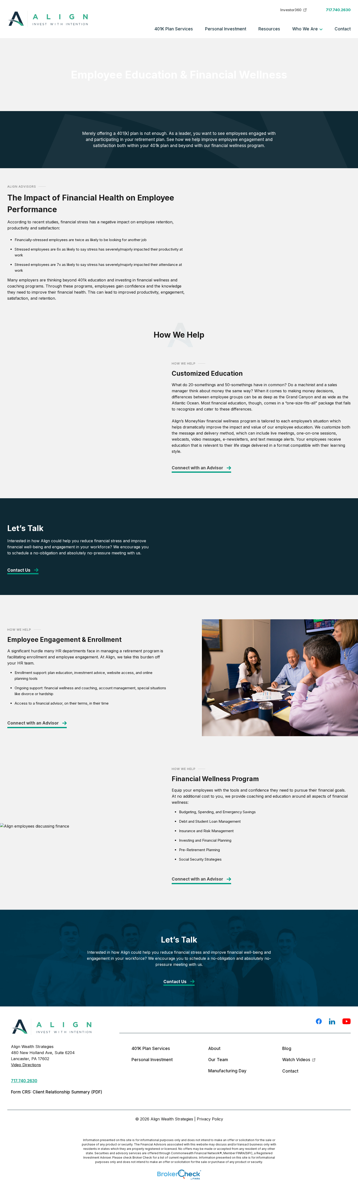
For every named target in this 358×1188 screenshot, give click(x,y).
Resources (269, 28)
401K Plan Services (173, 28)
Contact (343, 28)
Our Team (65, 48)
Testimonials (67, 57)
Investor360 (290, 10)
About (214, 1048)
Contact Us (18, 570)
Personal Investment (225, 28)
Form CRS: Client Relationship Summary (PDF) (56, 1092)
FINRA (240, 1153)
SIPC (249, 1153)
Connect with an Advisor (197, 467)
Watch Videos (296, 1059)
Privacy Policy (210, 1119)
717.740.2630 (338, 10)
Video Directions (26, 1064)
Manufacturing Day (73, 66)
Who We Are (305, 28)
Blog (286, 1048)
